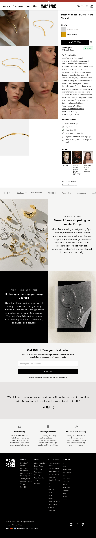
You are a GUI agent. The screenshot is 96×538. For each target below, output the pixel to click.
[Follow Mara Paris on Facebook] (77, 524)
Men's (65, 500)
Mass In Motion (53, 472)
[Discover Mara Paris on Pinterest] (83, 524)
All (63, 463)
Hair (64, 494)
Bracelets (66, 491)
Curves (51, 507)
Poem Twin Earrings (70, 112)
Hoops (65, 484)
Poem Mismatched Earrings (73, 109)
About (35, 6)
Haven (50, 495)
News (28, 6)
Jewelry (6, 6)
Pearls (65, 497)
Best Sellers (67, 472)
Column (51, 489)
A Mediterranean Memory (54, 464)
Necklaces (66, 488)
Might (50, 486)
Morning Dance (54, 480)
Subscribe (48, 372)
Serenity (51, 498)
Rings (64, 475)
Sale (64, 466)
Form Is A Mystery (54, 501)
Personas (51, 511)
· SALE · (48, 1)
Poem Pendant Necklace (72, 106)
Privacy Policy (17, 525)
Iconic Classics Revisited (53, 476)
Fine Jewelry (18, 6)
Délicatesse (52, 504)
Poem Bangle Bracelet (71, 114)
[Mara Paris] (48, 6)
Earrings (66, 481)
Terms (8, 525)
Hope (50, 492)
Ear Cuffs (66, 478)
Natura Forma (53, 469)
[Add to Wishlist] (91, 42)
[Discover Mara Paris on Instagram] (71, 524)
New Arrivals (67, 469)
